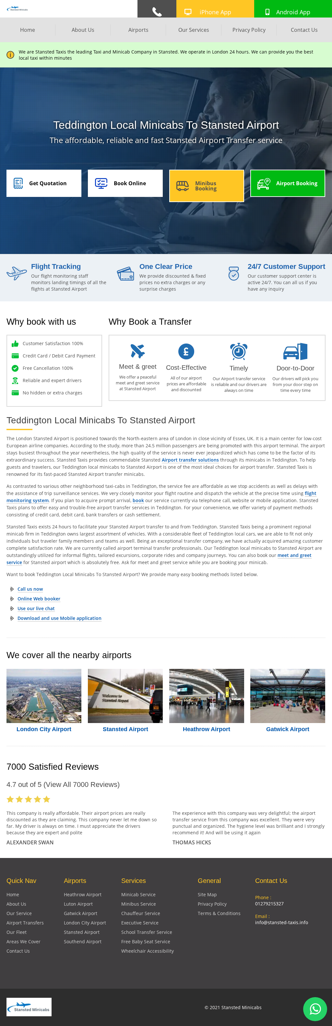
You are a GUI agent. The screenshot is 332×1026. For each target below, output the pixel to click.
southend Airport (82, 941)
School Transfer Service (146, 932)
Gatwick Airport (287, 729)
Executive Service (140, 923)
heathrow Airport (82, 894)
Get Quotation (48, 183)
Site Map (207, 894)
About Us (83, 29)
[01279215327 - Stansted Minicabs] (156, 12)
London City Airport (44, 729)
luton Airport (78, 904)
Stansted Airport (125, 729)
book (138, 500)
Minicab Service (138, 894)
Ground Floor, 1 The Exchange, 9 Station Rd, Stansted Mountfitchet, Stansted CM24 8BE (290, 950)
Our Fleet (16, 932)
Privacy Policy (249, 29)
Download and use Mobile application (59, 618)
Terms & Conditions (219, 913)
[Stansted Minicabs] (17, 11)
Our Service (19, 913)
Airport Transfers (25, 923)
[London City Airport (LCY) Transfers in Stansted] (43, 696)
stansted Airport (82, 932)
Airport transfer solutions (190, 460)
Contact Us (304, 29)
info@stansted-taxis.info (281, 922)
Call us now (30, 589)
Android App (293, 12)
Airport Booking (296, 183)
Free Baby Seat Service (145, 941)
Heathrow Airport (206, 729)
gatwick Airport (80, 913)
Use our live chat (36, 608)
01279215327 (269, 903)
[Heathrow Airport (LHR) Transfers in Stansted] (206, 696)
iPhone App (215, 12)
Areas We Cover (23, 941)
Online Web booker (39, 599)
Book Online (130, 183)
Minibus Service (138, 904)
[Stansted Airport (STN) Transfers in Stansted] (125, 696)
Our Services (193, 29)
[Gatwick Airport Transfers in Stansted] (287, 696)
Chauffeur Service (140, 913)
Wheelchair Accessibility (147, 951)
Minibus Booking (206, 186)
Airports (138, 29)
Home (27, 29)
